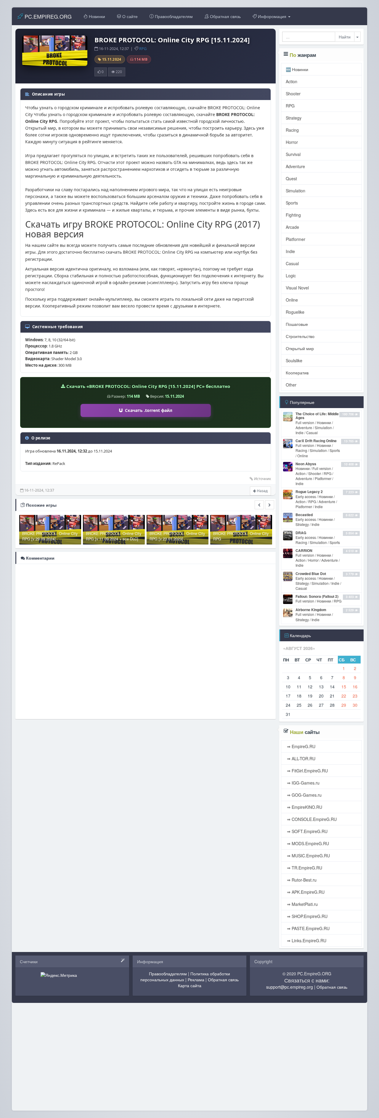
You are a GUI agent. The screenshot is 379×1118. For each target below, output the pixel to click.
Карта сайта (189, 985)
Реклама (196, 979)
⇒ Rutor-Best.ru (301, 880)
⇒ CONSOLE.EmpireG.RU (311, 819)
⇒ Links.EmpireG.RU (306, 940)
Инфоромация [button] (272, 16)
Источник (262, 478)
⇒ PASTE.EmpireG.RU (308, 928)
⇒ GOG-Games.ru (304, 795)
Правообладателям (173, 16)
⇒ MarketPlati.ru (302, 904)
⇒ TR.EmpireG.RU (304, 868)
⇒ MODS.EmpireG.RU (307, 843)
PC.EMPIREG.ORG (47, 16)
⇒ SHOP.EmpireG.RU (306, 916)
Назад (262, 490)
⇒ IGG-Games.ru (302, 783)
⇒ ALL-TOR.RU (300, 758)
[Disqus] (145, 641)
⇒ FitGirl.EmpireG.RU (307, 771)
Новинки (96, 16)
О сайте (129, 16)
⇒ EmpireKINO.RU (304, 807)
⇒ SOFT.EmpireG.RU (306, 831)
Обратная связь (225, 16)
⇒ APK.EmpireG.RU (305, 892)
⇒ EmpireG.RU (300, 746)
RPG (143, 48)
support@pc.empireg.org (289, 987)
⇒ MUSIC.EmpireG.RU (308, 855)
